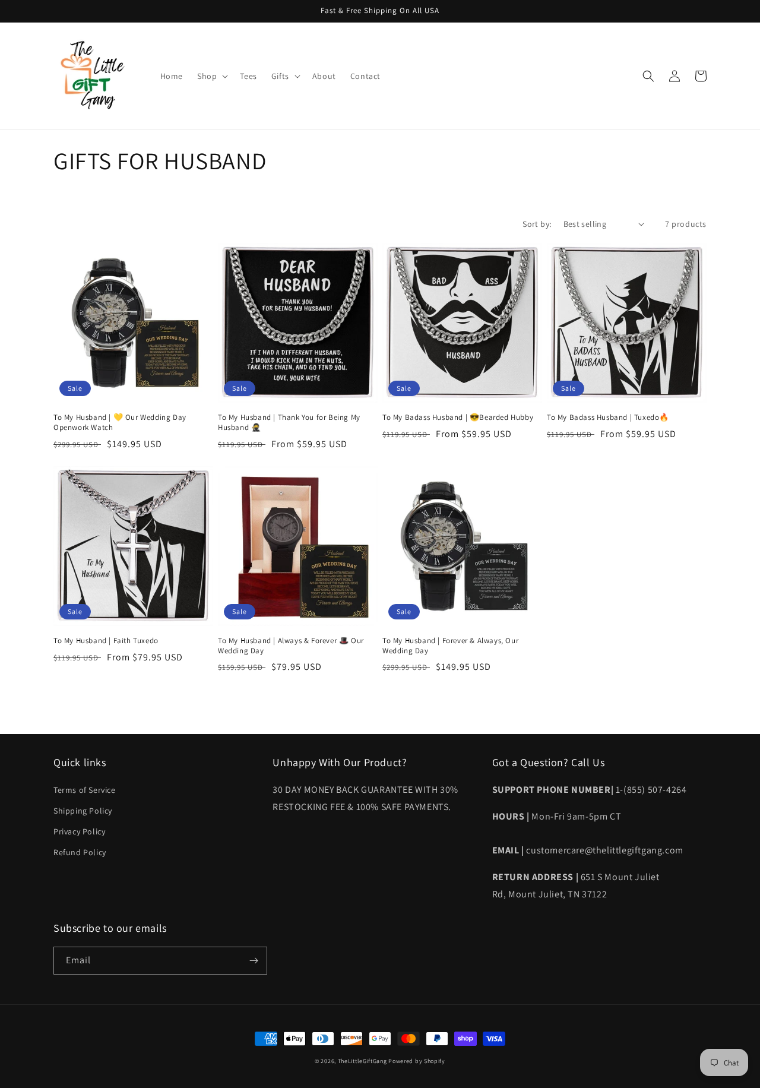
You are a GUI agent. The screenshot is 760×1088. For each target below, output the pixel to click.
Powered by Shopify (416, 1061)
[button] (211, 76)
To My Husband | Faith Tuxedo (106, 641)
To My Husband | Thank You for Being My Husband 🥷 (289, 422)
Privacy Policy (79, 831)
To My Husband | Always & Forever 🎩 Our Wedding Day (291, 646)
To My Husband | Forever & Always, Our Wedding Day (450, 646)
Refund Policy (79, 852)
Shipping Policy (82, 810)
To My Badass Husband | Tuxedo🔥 (608, 417)
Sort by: (536, 224)
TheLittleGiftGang (362, 1061)
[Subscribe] (253, 961)
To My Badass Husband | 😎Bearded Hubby (457, 417)
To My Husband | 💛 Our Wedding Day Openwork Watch (119, 422)
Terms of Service (84, 790)
